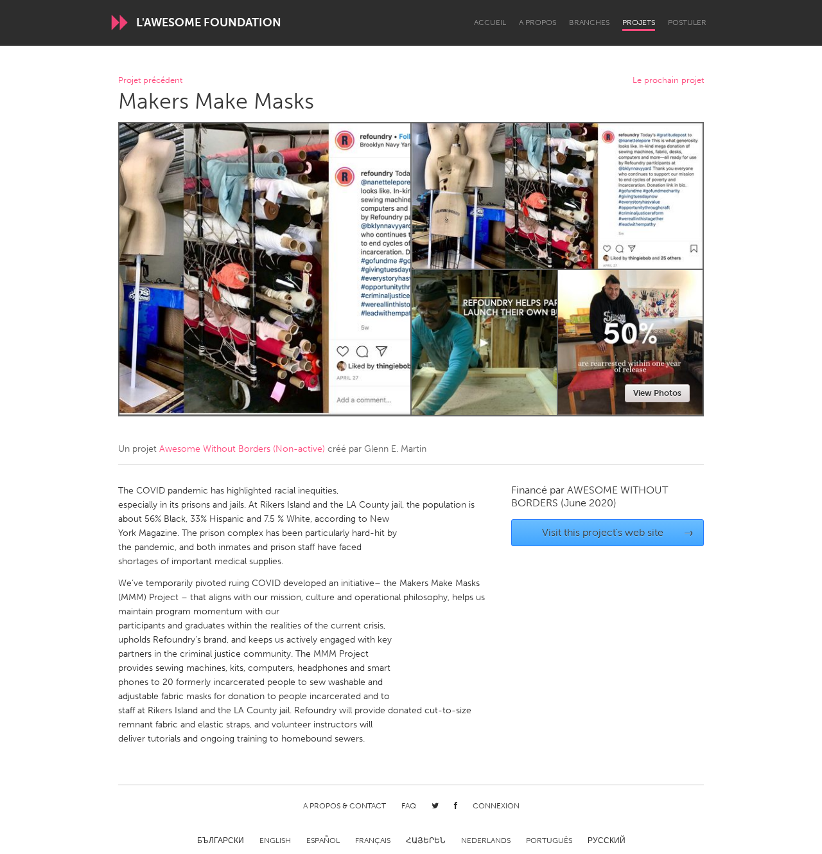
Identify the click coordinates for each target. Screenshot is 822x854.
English (275, 840)
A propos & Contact (344, 805)
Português (549, 840)
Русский (606, 840)
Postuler (687, 22)
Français (372, 840)
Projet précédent (150, 80)
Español (323, 840)
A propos (537, 22)
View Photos (657, 393)
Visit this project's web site (618, 532)
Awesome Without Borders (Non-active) (242, 448)
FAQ (408, 805)
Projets (638, 22)
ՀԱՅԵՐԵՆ (426, 840)
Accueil (490, 22)
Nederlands (486, 840)
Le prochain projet (668, 80)
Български (220, 840)
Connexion (496, 805)
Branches (589, 22)
